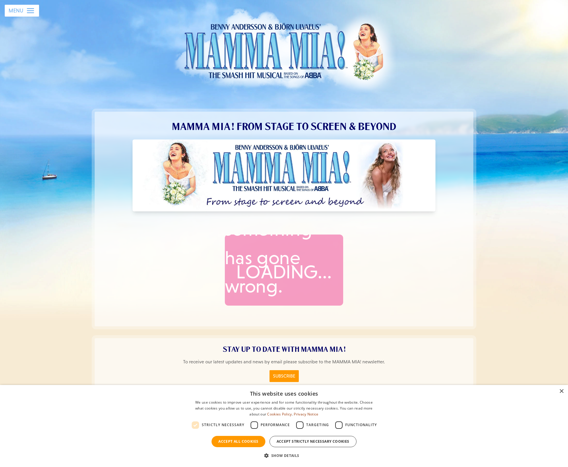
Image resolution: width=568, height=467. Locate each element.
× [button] (561, 391)
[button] (284, 456)
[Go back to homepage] (284, 50)
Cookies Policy (279, 414)
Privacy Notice (306, 414)
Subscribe (284, 375)
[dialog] (284, 426)
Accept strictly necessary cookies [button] (313, 441)
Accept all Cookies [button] (238, 441)
